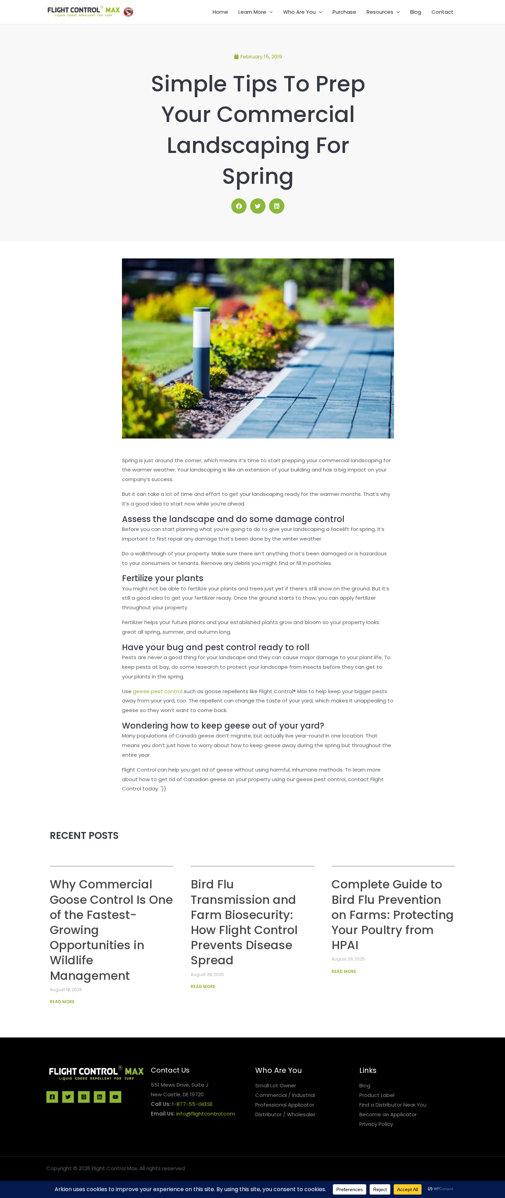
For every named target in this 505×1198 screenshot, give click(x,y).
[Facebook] (52, 1097)
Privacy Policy (376, 1124)
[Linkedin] (99, 1097)
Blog (415, 11)
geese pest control (157, 691)
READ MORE (62, 1002)
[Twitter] (68, 1097)
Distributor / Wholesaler (285, 1114)
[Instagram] (84, 1097)
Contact (442, 11)
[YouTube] (115, 1097)
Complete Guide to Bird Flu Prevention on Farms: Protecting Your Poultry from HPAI (393, 914)
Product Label (376, 1095)
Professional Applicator (284, 1104)
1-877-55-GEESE (192, 1104)
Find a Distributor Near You (392, 1104)
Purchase (344, 11)
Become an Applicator (388, 1114)
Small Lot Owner (275, 1085)
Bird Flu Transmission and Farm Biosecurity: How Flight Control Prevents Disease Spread (244, 922)
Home (220, 11)
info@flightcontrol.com (205, 1113)
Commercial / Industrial (285, 1095)
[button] (239, 206)
